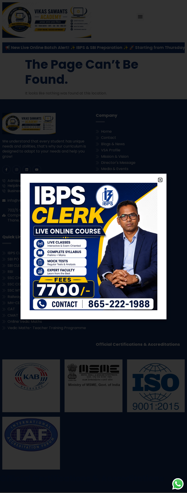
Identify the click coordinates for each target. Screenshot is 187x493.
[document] (93, 246)
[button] (160, 180)
